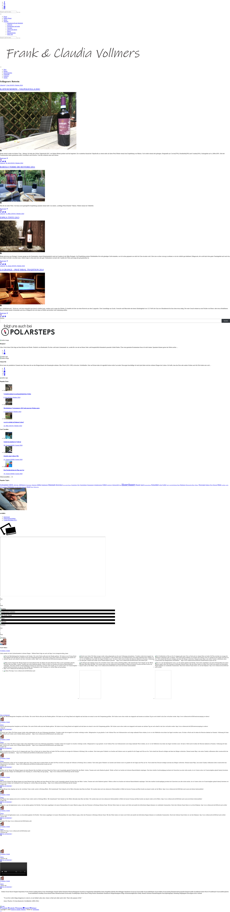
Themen (6, 21)
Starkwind (24, 487)
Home (5, 16)
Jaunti (142, 485)
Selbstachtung (3, 487)
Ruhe (219, 485)
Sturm (32, 487)
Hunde (138, 485)
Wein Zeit (10, 34)
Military (196, 485)
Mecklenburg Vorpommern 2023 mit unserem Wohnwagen (22, 408)
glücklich (109, 485)
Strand (28, 487)
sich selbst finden (18, 487)
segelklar (223, 485)
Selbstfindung (10, 487)
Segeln (5, 77)
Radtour (208, 485)
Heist (120, 485)
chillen (39, 485)
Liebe (164, 485)
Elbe (78, 485)
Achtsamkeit (4, 485)
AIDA (11, 485)
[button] (115, 598)
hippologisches (11, 33)
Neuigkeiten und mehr (13, 26)
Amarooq (34, 485)
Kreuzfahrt (155, 485)
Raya (211, 485)
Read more (3, 158)
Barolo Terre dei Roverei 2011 (17, 167)
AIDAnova (22, 485)
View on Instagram (5, 715)
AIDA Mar (16, 485)
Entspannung (90, 485)
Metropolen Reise (190, 485)
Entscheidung (83, 485)
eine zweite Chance (67, 485)
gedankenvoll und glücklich (15, 23)
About (5, 20)
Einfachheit (74, 485)
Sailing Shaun (8, 18)
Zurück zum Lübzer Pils (11, 456)
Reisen (5, 71)
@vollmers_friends (5, 650)
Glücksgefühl (115, 485)
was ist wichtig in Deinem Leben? (14, 422)
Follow (2, 725)
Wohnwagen (36, 487)
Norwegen (202, 485)
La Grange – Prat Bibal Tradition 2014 (22, 269)
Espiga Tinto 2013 (9, 217)
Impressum (7, 517)
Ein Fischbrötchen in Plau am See (14, 470)
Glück (105, 485)
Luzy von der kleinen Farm (173, 485)
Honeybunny (128, 484)
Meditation (183, 485)
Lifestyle (9, 25)
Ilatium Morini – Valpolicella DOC (20, 89)
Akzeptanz (28, 485)
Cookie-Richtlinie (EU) (10, 520)
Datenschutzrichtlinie (10, 518)
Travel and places (12, 29)
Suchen (2, 318)
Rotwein (215, 485)
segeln (227, 485)
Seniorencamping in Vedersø (12, 442)
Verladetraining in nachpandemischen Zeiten (17, 394)
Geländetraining (98, 485)
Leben (160, 485)
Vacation (9, 28)
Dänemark (51, 485)
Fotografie (6, 74)
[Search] (17, 12)
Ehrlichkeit (59, 485)
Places (9, 31)
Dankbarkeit (45, 485)
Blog (5, 69)
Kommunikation (147, 485)
